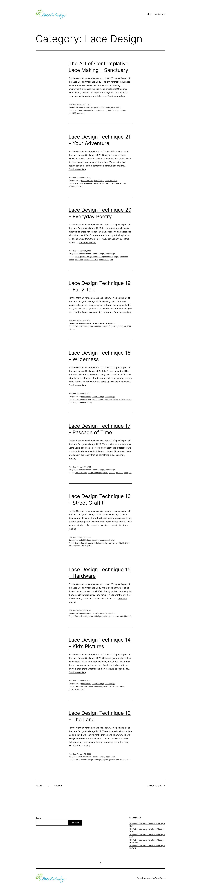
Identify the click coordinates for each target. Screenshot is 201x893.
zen (111, 259)
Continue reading (116, 96)
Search (39, 818)
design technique (112, 183)
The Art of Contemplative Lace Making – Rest (147, 835)
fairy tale (112, 326)
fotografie (79, 259)
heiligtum (112, 110)
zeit (130, 472)
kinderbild (72, 689)
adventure (88, 183)
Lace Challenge (87, 107)
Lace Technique (111, 180)
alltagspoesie (80, 257)
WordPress (160, 878)
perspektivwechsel (84, 402)
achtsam (78, 110)
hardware (119, 616)
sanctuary (81, 113)
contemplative (88, 110)
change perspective (83, 399)
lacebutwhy (159, 14)
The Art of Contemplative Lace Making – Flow (147, 824)
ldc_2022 (72, 113)
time (126, 472)
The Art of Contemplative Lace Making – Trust (147, 830)
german (104, 110)
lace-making (121, 110)
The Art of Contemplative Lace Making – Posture (147, 846)
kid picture (120, 686)
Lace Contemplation (102, 107)
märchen (72, 329)
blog (149, 14)
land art (119, 760)
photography (104, 259)
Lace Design (116, 107)
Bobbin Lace (86, 254)
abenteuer (79, 183)
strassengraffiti (75, 546)
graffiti (118, 543)
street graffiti (86, 546)
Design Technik (99, 183)
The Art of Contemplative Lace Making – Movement (147, 841)
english (97, 110)
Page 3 (58, 785)
